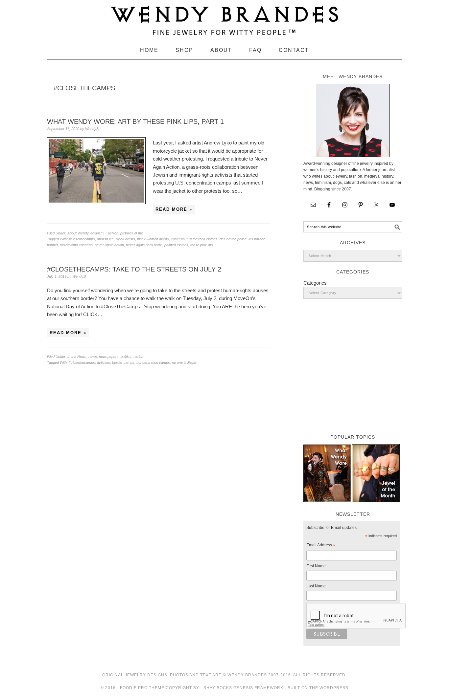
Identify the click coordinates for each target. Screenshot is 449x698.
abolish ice (105, 239)
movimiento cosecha (76, 245)
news (92, 357)
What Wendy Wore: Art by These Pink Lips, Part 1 (135, 121)
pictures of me (131, 233)
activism (97, 233)
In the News (76, 357)
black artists (125, 239)
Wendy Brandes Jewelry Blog (224, 17)
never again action (109, 245)
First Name (316, 566)
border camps (123, 362)
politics (126, 357)
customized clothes (202, 239)
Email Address (320, 546)
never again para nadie (144, 245)
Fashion (112, 233)
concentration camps (153, 362)
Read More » (173, 209)
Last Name (316, 586)
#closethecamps (82, 239)
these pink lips (201, 245)
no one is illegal (184, 362)
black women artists (153, 239)
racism (138, 357)
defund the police (233, 239)
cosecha (178, 239)
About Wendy (77, 233)
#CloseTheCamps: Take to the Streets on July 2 (134, 269)
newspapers (109, 357)
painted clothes (176, 245)
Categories (315, 283)
